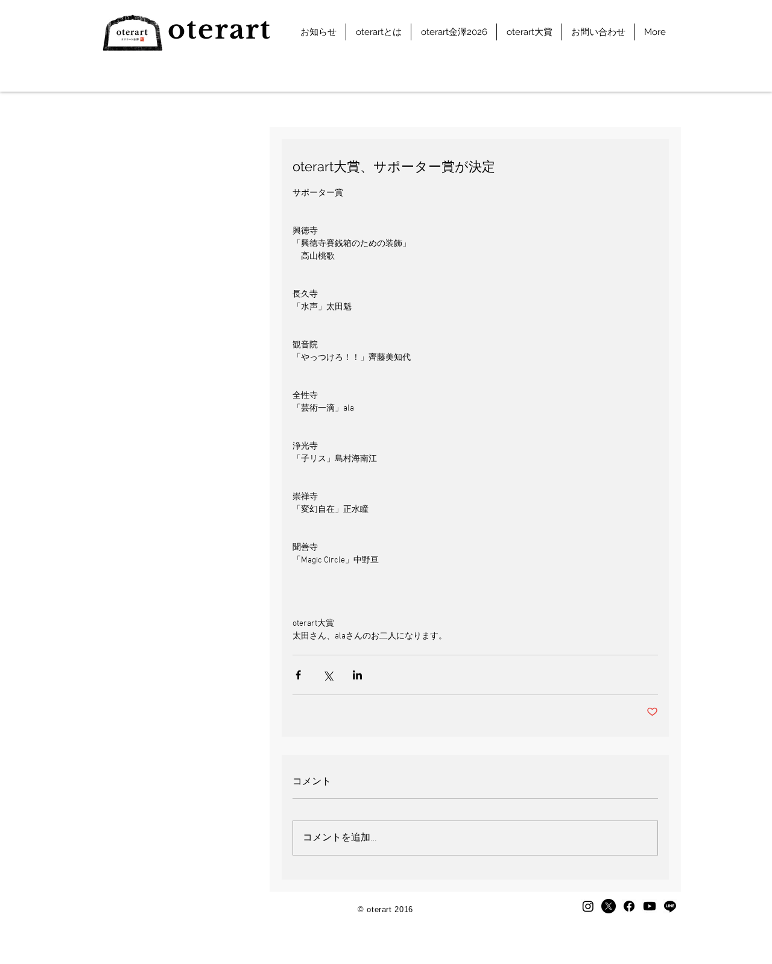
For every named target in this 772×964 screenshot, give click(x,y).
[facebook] (629, 906)
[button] (378, 32)
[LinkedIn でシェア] (357, 675)
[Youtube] (649, 906)
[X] (608, 906)
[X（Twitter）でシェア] (328, 675)
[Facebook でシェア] (298, 675)
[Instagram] (588, 906)
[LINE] (670, 906)
